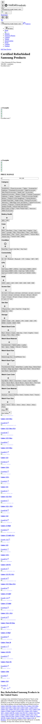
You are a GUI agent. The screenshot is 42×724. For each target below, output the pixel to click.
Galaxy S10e (22, 718)
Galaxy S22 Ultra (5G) (19, 706)
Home (6, 42)
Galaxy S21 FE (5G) (22, 713)
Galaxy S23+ (33, 707)
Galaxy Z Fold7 (9, 714)
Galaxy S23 (16, 707)
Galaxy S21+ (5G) (32, 714)
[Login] (3, 17)
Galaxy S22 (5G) (14, 709)
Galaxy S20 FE (10, 713)
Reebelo (3, 720)
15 (8, 688)
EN (6, 13)
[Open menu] (3, 2)
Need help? (4, 15)
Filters (3, 410)
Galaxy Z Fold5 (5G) (18, 711)
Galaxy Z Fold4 (20, 714)
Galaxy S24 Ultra (6, 706)
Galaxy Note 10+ (12, 718)
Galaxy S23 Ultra (6, 707)
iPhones (7, 34)
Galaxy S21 (5, 709)
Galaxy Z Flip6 (6, 711)
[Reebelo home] (15, 6)
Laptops (7, 37)
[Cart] (2, 21)
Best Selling (5, 413)
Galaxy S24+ (25, 707)
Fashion (7, 46)
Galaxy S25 (29, 711)
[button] (5, 244)
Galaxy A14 (31, 718)
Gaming (7, 44)
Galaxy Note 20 (30, 716)
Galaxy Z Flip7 (20, 716)
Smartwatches (9, 41)
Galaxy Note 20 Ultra (8, 716)
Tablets (7, 39)
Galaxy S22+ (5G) (26, 709)
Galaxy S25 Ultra (33, 706)
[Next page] (10, 688)
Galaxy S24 (36, 709)
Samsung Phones (10, 35)
